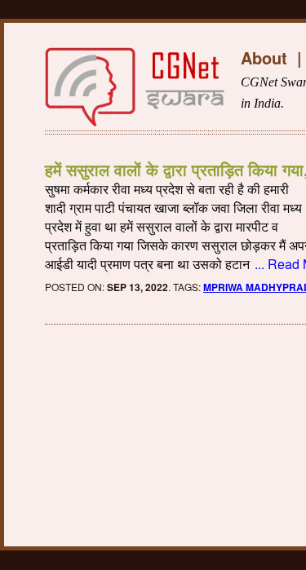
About (264, 57)
